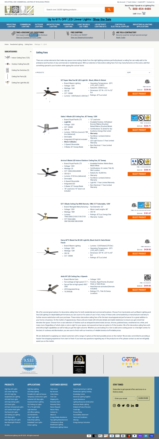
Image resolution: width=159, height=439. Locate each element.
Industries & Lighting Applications (142, 26)
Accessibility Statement (80, 415)
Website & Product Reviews (82, 407)
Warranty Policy (55, 404)
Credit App (76, 409)
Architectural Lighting (53, 26)
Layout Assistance (79, 399)
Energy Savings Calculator (81, 422)
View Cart (53, 397)
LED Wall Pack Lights (11, 399)
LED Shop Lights (10, 417)
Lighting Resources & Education (83, 402)
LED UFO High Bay (10, 394)
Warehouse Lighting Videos (59, 427)
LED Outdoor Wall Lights (12, 409)
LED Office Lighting (33, 412)
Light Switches (32, 409)
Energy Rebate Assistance (58, 417)
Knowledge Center (79, 394)
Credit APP (141, 2)
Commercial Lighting (25, 26)
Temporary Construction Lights (37, 397)
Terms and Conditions (80, 417)
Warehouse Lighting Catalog (82, 391)
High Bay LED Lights (11, 389)
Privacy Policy (77, 412)
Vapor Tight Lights (33, 417)
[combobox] (74, 9)
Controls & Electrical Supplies (120, 26)
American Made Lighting (81, 404)
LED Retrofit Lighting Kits (100, 26)
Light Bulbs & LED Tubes (84, 26)
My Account (121, 2)
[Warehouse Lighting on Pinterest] (128, 405)
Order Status (54, 394)
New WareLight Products (12, 422)
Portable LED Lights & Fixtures (36, 394)
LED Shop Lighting (33, 391)
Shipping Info (54, 399)
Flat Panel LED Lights (11, 412)
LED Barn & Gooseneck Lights (14, 407)
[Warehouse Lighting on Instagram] (114, 405)
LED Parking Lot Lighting (12, 415)
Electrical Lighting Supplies (81, 397)
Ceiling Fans (28, 44)
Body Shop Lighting (33, 420)
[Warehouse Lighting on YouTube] (137, 405)
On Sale (7, 425)
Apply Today (120, 37)
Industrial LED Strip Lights (35, 399)
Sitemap (75, 420)
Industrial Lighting (11, 26)
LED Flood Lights (10, 404)
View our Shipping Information (82, 37)
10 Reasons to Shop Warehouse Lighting (56, 423)
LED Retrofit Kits (32, 415)
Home (6, 44)
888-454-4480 (142, 8)
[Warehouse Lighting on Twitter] (123, 405)
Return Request (55, 407)
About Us (53, 415)
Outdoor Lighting (39, 26)
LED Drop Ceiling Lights (12, 402)
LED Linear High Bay (11, 391)
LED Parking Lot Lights (34, 404)
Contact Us (150, 2)
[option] (30, 35)
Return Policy (54, 409)
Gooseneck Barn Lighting (35, 402)
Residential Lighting (68, 26)
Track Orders (131, 2)
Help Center (54, 389)
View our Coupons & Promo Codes (28, 37)
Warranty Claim (55, 402)
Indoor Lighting (32, 425)
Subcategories (11, 52)
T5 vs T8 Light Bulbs (33, 407)
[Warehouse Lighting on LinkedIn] (132, 405)
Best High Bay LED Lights (13, 420)
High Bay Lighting (33, 389)
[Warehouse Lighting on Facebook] (118, 405)
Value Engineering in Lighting (82, 389)
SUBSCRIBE (143, 398)
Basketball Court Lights (34, 422)
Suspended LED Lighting (12, 397)
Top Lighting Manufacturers (59, 420)
